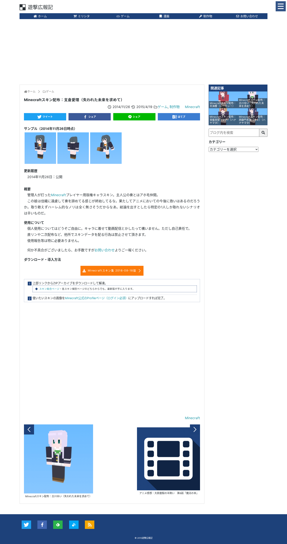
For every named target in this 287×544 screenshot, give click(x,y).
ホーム (42, 16)
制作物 (207, 16)
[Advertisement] (143, 51)
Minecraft (192, 107)
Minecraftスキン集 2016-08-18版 (112, 270)
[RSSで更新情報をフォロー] (89, 525)
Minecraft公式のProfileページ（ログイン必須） (96, 298)
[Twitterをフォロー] (26, 525)
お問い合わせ (249, 16)
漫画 (166, 16)
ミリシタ (84, 16)
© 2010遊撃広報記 (144, 538)
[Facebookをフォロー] (42, 525)
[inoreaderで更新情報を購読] (74, 525)
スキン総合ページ (49, 288)
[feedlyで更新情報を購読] (58, 525)
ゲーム (125, 16)
